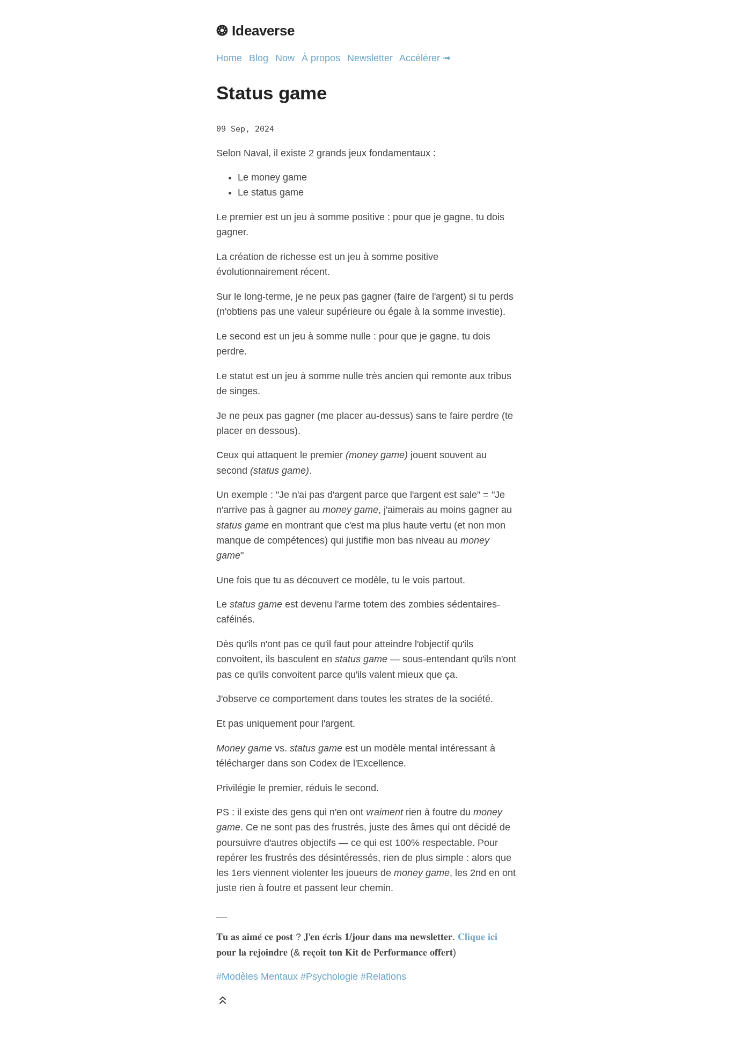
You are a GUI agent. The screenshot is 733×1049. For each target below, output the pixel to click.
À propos (321, 58)
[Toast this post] (222, 1002)
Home (229, 58)
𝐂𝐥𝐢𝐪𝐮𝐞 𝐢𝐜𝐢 (477, 936)
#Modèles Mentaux (257, 976)
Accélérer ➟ (425, 58)
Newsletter (370, 58)
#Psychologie (329, 976)
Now (285, 58)
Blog (258, 58)
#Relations (383, 976)
